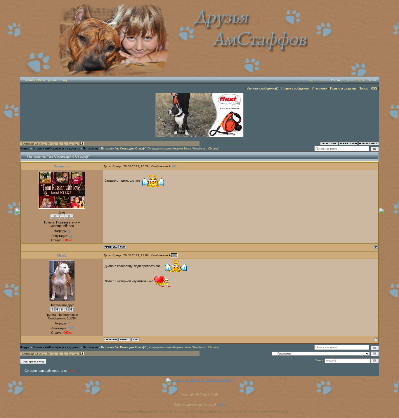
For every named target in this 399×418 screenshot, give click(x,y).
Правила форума (343, 88)
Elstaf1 (62, 255)
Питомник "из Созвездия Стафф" (123, 148)
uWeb (221, 404)
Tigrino (72, 370)
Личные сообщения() (262, 88)
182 (174, 255)
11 (70, 143)
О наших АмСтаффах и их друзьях (56, 148)
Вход (63, 80)
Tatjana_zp (62, 166)
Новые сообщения (295, 88)
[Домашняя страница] (122, 247)
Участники (319, 88)
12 (75, 143)
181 (174, 166)
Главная (29, 80)
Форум (25, 148)
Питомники (90, 148)
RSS (372, 80)
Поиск (363, 88)
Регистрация (47, 80)
